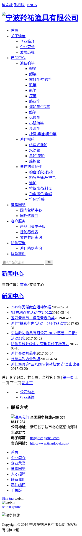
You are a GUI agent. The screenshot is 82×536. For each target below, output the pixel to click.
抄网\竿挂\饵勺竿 (42, 134)
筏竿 (32, 96)
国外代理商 (29, 216)
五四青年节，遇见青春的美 (33, 318)
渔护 (32, 183)
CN (34, 5)
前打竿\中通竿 (40, 79)
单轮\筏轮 (37, 156)
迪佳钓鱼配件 (31, 167)
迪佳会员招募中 (23, 353)
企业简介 (27, 41)
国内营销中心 (31, 210)
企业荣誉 (27, 47)
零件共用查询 (31, 237)
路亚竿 (34, 101)
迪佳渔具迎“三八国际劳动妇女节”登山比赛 (45, 364)
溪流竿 (34, 128)
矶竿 (32, 85)
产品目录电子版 (33, 227)
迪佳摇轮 (27, 139)
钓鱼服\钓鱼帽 (40, 194)
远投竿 (34, 118)
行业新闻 (27, 397)
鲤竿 (32, 69)
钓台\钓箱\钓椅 (41, 172)
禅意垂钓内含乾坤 (25, 359)
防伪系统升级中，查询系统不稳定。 (40, 344)
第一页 (68, 377)
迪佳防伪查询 (31, 248)
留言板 (7, 5)
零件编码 (18, 485)
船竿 (32, 90)
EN (29, 5)
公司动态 (27, 392)
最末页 (27, 383)
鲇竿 (32, 112)
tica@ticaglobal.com (44, 438)
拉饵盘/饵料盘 (40, 188)
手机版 (19, 5)
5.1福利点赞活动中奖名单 (31, 313)
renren (6, 507)
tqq (11, 498)
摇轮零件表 (29, 232)
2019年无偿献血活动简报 (31, 307)
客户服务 (18, 221)
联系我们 (18, 254)
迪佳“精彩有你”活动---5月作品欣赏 (39, 323)
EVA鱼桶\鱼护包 (42, 177)
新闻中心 (13, 274)
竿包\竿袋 (37, 199)
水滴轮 (34, 150)
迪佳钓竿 (27, 63)
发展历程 (27, 52)
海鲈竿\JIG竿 (39, 107)
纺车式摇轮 (38, 145)
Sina (5, 498)
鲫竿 (32, 74)
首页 (14, 30)
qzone (16, 507)
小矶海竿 (36, 123)
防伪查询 (18, 243)
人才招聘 (18, 474)
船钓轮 (34, 161)
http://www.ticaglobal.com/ (49, 443)
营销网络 (18, 205)
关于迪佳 (18, 36)
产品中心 (18, 58)
